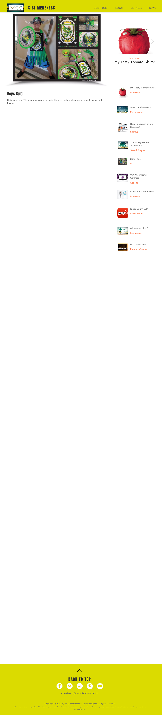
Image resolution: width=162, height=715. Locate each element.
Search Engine (137, 150)
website (134, 182)
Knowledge (136, 233)
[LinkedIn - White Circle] (80, 686)
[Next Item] (152, 41)
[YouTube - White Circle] (100, 686)
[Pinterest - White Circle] (90, 686)
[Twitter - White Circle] (70, 686)
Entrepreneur (137, 112)
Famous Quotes (138, 249)
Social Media (136, 213)
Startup (134, 132)
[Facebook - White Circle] (59, 686)
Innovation (134, 58)
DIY (132, 163)
